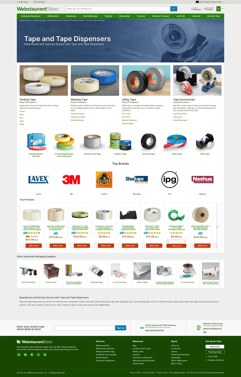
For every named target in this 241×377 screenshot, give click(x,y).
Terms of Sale (135, 373)
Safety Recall (138, 363)
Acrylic (22, 111)
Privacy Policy (149, 373)
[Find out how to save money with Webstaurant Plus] (25, 233)
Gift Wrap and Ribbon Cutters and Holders (74, 283)
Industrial (196, 16)
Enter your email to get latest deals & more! (30, 327)
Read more (104, 305)
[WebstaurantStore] (48, 342)
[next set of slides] (219, 226)
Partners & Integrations (105, 360)
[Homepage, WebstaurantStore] (38, 9)
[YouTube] (25, 355)
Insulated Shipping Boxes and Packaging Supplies (165, 283)
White (22, 124)
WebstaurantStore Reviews (144, 360)
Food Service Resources (142, 357)
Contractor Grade (78, 117)
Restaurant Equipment (30, 16)
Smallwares (71, 16)
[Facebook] (32, 355)
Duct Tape (126, 114)
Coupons (136, 354)
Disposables (124, 16)
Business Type (213, 16)
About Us (175, 345)
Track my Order (215, 352)
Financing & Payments (180, 354)
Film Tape (126, 117)
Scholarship (176, 357)
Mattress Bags (142, 282)
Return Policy (176, 363)
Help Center (23, 2)
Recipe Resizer (102, 357)
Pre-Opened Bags (187, 282)
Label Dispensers (180, 120)
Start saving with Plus (154, 330)
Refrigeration (53, 16)
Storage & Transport (160, 16)
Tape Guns (177, 117)
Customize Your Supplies (106, 354)
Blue (21, 118)
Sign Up (120, 328)
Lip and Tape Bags (119, 282)
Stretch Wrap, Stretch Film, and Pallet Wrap (210, 283)
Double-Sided (127, 123)
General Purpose (77, 114)
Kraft (22, 114)
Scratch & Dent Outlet (142, 348)
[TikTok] (38, 355)
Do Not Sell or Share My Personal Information (205, 373)
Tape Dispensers (180, 114)
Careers (174, 351)
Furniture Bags (51, 282)
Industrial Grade (77, 120)
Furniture (141, 16)
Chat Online (213, 356)
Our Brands (175, 348)
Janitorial (181, 16)
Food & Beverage (90, 16)
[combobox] (118, 8)
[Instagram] (19, 355)
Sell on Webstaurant (179, 360)
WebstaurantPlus (103, 345)
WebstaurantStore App (105, 351)
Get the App (40, 2)
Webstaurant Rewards (105, 348)
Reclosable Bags (97, 282)
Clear (22, 121)
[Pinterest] (45, 355)
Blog (134, 345)
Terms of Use (162, 373)
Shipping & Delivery (216, 360)
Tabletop (108, 16)
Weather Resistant (129, 120)
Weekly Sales (138, 351)
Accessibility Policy (177, 373)
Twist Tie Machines (28, 282)
